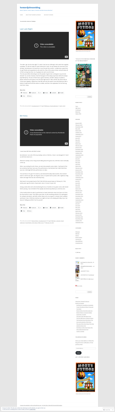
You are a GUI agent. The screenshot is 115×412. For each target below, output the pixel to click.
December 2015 (79, 172)
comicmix (58, 221)
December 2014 (79, 194)
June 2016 (77, 160)
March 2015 (78, 188)
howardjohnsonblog (30, 7)
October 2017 (78, 132)
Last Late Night (26, 29)
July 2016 (77, 158)
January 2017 (78, 147)
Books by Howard (48, 15)
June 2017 (77, 138)
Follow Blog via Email (81, 337)
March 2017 (78, 143)
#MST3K (77, 233)
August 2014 (78, 202)
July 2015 (77, 181)
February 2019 (78, 125)
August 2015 (78, 179)
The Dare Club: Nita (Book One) (83, 316)
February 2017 (78, 145)
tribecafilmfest (78, 241)
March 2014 (78, 211)
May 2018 (77, 128)
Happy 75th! (78, 113)
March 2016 (78, 166)
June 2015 (77, 183)
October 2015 (78, 175)
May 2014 (77, 207)
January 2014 (78, 215)
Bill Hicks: (24, 116)
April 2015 (77, 187)
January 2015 (78, 192)
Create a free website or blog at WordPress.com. (31, 405)
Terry (76, 106)
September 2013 (79, 222)
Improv (77, 235)
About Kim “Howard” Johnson (33, 15)
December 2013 (79, 217)
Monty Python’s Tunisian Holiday (84, 312)
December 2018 (79, 127)
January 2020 (78, 123)
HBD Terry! (77, 108)
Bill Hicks (54, 221)
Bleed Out (77, 112)
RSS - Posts (79, 286)
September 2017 (79, 134)
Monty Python (35, 221)
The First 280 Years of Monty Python (84, 318)
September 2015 (79, 177)
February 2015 (78, 190)
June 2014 (77, 205)
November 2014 (79, 196)
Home (21, 15)
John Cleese (35, 222)
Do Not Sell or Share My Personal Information (52, 405)
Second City (78, 239)
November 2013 (79, 218)
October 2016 (78, 153)
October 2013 (78, 220)
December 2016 (79, 149)
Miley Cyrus (41, 222)
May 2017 (77, 140)
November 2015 (79, 173)
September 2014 (79, 200)
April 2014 (77, 209)
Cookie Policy (32, 409)
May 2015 (77, 185)
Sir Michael (78, 110)
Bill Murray (47, 106)
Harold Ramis (28, 222)
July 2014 (77, 203)
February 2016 (78, 168)
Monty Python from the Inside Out (84, 311)
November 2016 (79, 151)
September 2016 (79, 155)
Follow (78, 353)
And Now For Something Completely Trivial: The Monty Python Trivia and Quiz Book (84, 307)
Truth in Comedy (80, 331)
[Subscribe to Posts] (76, 286)
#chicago (77, 232)
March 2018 (78, 130)
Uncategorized (35, 106)
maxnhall (83, 271)
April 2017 (77, 142)
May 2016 (77, 162)
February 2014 (78, 213)
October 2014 (78, 198)
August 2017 (78, 136)
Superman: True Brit (81, 314)
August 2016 (78, 157)
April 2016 (77, 164)
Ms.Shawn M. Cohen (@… (87, 262)
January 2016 (78, 170)
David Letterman (54, 106)
